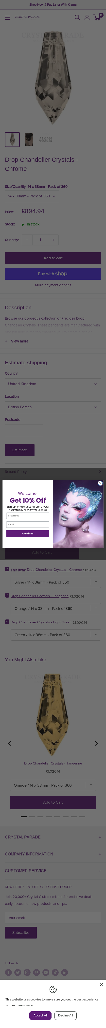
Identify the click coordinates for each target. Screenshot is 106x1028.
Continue (27, 533)
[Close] (101, 984)
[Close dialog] (100, 483)
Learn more (25, 1005)
